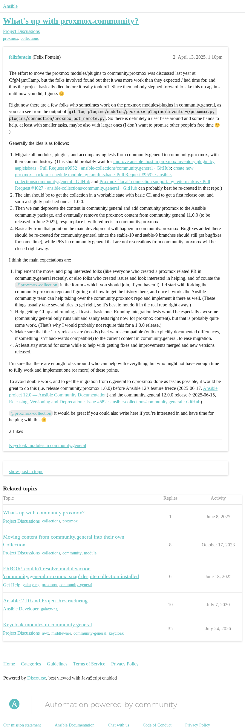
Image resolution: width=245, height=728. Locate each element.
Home (9, 663)
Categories (31, 663)
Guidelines (57, 663)
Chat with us (118, 725)
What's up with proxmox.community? (71, 20)
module (90, 553)
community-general (75, 585)
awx (45, 633)
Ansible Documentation (74, 725)
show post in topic (26, 471)
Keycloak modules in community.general (47, 445)
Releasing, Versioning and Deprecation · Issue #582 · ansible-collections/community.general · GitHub (104, 401)
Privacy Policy (125, 663)
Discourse (36, 677)
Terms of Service (89, 663)
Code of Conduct (157, 725)
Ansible (10, 6)
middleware (61, 633)
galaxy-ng (31, 585)
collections (30, 38)
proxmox (10, 38)
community (72, 553)
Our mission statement (22, 725)
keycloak (116, 633)
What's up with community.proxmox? (44, 513)
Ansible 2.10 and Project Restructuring (45, 601)
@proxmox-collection (36, 284)
